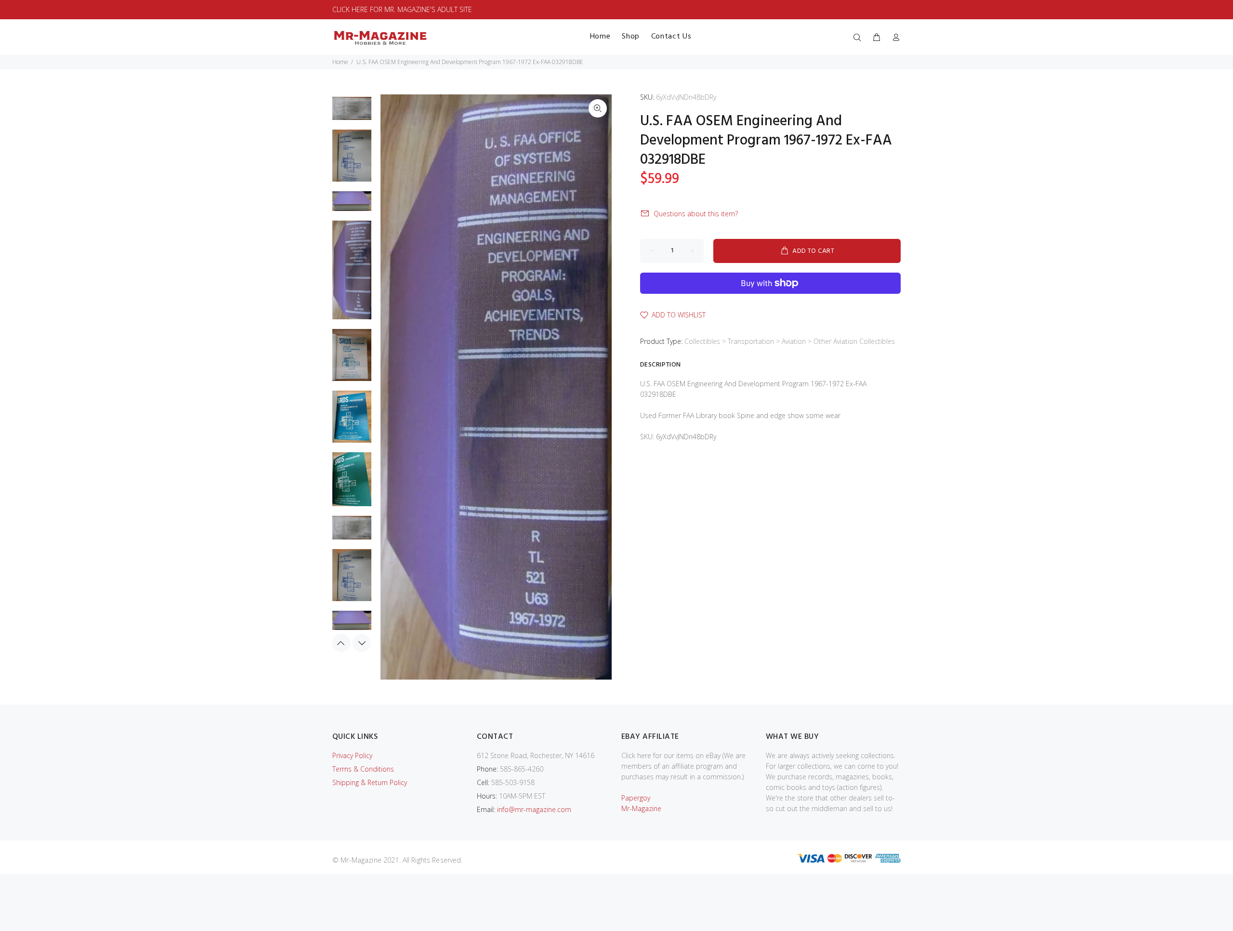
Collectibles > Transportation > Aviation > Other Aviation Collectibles (789, 341)
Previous (341, 643)
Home (340, 62)
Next (362, 643)
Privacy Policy (352, 755)
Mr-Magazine (641, 808)
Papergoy (635, 797)
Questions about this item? (696, 213)
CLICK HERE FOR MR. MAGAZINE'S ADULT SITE (402, 9)
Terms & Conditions (363, 769)
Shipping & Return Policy (369, 782)
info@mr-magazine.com (534, 809)
